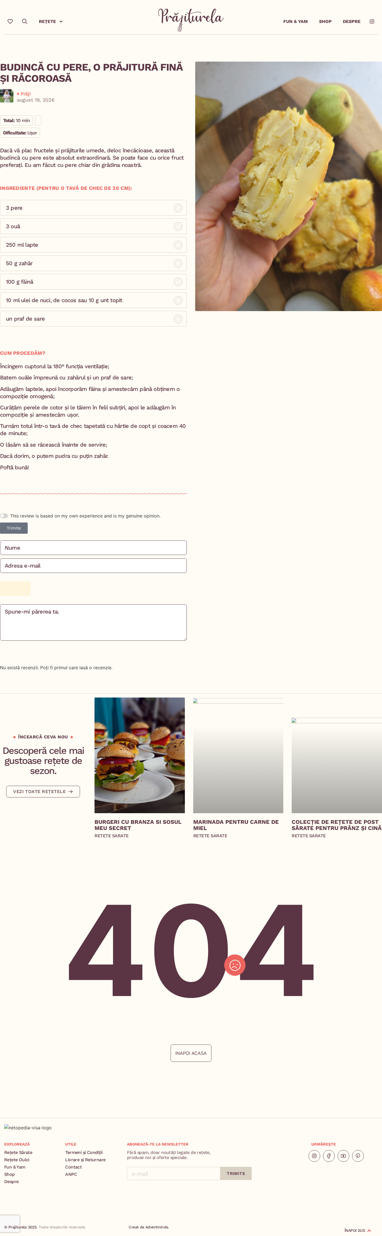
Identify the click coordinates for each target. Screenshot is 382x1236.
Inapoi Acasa (191, 1053)
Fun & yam (295, 21)
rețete (47, 21)
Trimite (14, 528)
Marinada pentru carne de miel (236, 825)
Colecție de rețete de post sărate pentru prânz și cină (337, 825)
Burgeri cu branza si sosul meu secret (138, 825)
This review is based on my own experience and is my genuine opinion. (85, 516)
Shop (325, 21)
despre (351, 21)
